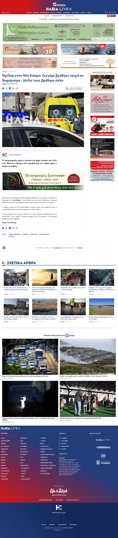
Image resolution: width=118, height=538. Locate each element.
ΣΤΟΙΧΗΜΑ (43, 438)
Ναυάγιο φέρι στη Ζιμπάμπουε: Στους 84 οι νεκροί (101, 318)
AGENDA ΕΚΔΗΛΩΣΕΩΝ (47, 468)
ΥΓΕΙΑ (21, 441)
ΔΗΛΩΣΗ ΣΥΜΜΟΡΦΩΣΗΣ (45, 500)
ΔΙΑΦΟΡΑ (43, 441)
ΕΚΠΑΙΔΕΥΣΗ (4, 454)
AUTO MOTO (23, 446)
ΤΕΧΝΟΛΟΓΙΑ (23, 438)
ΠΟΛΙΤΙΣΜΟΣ (75, 12)
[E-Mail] (13, 88)
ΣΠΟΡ (22, 476)
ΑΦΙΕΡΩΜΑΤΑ (4, 449)
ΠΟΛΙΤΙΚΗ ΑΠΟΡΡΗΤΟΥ (73, 500)
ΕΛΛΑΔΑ (53, 12)
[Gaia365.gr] (103, 455)
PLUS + (22, 457)
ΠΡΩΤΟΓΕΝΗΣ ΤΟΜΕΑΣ (47, 462)
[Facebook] (3, 88)
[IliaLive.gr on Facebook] (106, 13)
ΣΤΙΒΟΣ (23, 473)
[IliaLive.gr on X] (108, 13)
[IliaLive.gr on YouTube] (110, 13)
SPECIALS (22, 460)
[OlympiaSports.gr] (103, 447)
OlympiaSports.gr (62, 524)
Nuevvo (62, 530)
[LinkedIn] (10, 88)
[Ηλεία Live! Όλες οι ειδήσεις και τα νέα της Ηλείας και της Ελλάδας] (59, 6)
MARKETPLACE (24, 451)
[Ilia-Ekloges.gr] (103, 463)
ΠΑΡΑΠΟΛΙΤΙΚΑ (5, 471)
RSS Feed (63, 449)
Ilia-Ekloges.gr (73, 524)
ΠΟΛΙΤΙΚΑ (36, 12)
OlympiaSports (57, 16)
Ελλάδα (4, 71)
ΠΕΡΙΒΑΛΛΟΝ (4, 473)
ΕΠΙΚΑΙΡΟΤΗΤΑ (45, 446)
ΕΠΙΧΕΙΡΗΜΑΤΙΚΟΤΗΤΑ (46, 449)
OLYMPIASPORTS (24, 465)
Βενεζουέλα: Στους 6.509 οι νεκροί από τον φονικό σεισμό (73, 288)
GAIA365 (42, 443)
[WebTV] (111, 16)
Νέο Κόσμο (17, 200)
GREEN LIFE (43, 471)
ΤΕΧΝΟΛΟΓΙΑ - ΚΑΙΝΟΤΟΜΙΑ (48, 465)
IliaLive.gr (44, 524)
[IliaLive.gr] (103, 440)
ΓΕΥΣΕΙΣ (3, 451)
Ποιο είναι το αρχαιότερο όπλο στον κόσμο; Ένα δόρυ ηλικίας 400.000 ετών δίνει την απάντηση (44, 289)
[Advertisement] (102, 194)
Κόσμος (6, 294)
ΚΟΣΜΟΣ (59, 12)
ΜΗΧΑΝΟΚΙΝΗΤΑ (25, 479)
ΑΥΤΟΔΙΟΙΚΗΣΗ (44, 12)
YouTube (63, 443)
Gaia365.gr (52, 524)
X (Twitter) (64, 441)
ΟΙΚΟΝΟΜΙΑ (66, 12)
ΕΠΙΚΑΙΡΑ (29, 12)
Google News (57, 248)
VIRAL (21, 462)
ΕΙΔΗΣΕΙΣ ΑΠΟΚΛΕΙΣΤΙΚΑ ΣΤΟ (54, 335)
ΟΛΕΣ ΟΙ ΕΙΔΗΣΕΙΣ (5, 441)
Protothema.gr (12, 222)
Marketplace (69, 16)
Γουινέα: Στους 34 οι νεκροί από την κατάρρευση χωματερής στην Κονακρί (16, 288)
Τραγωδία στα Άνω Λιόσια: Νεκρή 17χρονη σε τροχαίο (64, 19)
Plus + (33, 294)
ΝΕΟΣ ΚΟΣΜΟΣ (15, 234)
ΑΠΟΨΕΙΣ (82, 12)
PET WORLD (23, 454)
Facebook (64, 438)
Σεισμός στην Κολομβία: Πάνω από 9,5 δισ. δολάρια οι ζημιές (16, 318)
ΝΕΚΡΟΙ (26, 234)
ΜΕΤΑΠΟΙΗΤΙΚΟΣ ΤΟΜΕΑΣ (47, 454)
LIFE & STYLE (23, 449)
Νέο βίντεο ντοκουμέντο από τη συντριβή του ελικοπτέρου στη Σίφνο (44, 318)
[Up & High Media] (59, 492)
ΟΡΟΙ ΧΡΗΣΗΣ (59, 500)
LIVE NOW (44, 19)
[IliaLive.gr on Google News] (113, 13)
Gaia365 (46, 16)
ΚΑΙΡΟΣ (89, 12)
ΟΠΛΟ (12, 236)
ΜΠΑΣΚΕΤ (23, 471)
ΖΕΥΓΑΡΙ (34, 234)
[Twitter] (6, 88)
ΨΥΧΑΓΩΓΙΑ (23, 443)
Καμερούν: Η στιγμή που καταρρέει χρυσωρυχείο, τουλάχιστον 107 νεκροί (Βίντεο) (101, 289)
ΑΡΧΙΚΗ (3, 438)
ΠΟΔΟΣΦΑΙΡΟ (25, 468)
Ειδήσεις (80, 248)
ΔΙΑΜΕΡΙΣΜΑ (44, 234)
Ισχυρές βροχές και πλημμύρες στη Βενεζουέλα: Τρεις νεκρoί (72, 318)
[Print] (17, 88)
